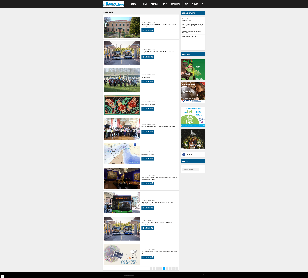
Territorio (154, 4)
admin (147, 22)
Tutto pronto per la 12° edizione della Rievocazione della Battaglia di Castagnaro (158, 70)
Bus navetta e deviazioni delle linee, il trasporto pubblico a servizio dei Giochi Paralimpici (157, 44)
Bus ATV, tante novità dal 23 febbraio (155, 218)
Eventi (165, 4)
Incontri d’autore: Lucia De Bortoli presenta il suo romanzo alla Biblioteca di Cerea (158, 246)
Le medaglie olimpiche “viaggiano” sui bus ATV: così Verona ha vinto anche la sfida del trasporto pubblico (158, 195)
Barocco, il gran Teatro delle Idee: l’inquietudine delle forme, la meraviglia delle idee (159, 170)
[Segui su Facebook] (203, 275)
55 (173, 268)
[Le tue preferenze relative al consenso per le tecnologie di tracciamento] (2, 276)
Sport (186, 4)
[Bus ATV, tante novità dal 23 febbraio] (122, 228)
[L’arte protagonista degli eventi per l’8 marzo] (122, 129)
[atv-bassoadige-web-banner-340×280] (193, 126)
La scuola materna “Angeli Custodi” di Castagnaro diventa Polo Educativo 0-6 (156, 18)
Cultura (133, 4)
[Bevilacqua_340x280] (193, 149)
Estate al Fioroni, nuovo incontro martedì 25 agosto (191, 19)
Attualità (195, 4)
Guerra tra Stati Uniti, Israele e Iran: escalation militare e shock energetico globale (156, 146)
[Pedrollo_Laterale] (193, 102)
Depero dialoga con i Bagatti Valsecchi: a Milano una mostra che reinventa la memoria (158, 97)
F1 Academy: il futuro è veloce (190, 42)
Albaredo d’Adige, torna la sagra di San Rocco (191, 31)
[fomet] (193, 79)
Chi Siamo (144, 4)
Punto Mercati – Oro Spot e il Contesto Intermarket (190, 37)
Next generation (175, 4)
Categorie (183, 166)
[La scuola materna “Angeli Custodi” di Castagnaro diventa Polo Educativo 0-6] (122, 27)
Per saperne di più (147, 30)
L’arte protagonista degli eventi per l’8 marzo (156, 120)
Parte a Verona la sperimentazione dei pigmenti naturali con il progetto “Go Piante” (192, 25)
